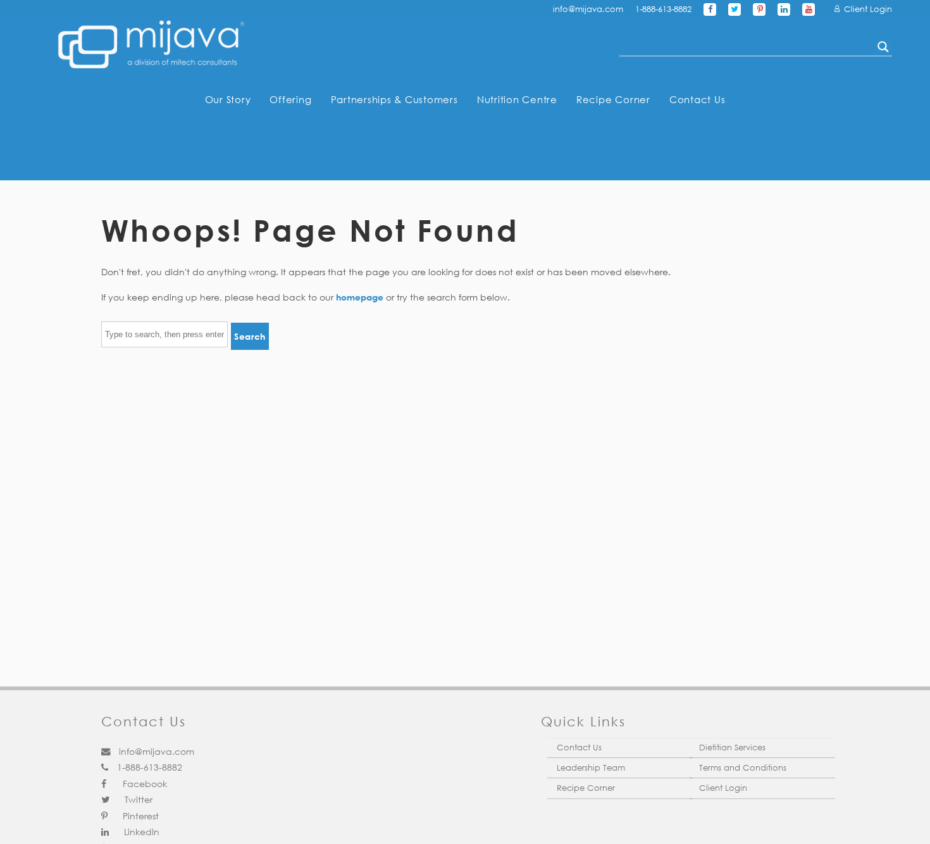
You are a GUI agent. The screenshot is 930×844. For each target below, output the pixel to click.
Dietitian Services (732, 747)
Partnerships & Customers (394, 99)
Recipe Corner (613, 99)
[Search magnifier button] (883, 47)
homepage (359, 297)
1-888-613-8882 (663, 9)
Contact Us (697, 99)
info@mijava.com (588, 9)
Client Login (866, 9)
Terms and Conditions (742, 767)
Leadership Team (591, 767)
